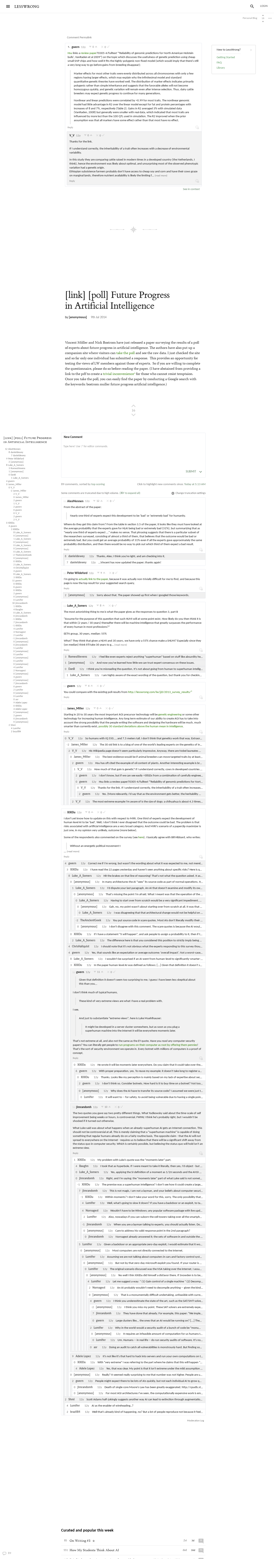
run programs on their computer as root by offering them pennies (158, 1045)
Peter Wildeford (77, 573)
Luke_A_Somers (77, 605)
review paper (88, 53)
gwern (75, 47)
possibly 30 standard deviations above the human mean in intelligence (140, 726)
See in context (191, 189)
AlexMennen (75, 501)
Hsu (70, 53)
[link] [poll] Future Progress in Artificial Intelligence (27, 440)
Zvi (185, 1540)
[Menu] (8, 6)
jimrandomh (83, 1107)
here (141, 837)
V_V (71, 135)
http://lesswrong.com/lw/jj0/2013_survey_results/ (159, 692)
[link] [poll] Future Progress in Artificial (117, 300)
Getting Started (226, 57)
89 (17, 1553)
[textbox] (133, 451)
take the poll (125, 353)
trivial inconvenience (118, 374)
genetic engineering (170, 714)
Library (221, 67)
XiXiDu (71, 812)
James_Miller (75, 708)
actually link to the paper (93, 579)
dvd (185, 1550)
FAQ (219, 62)
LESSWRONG (26, 7)
